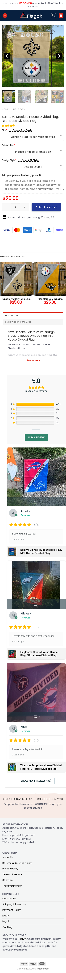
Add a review (36, 437)
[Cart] (61, 15)
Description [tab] (11, 315)
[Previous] (7, 56)
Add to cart (46, 207)
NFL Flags (19, 109)
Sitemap (7, 880)
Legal (5, 921)
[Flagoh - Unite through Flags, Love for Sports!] (31, 15)
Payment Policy (11, 910)
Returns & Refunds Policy (17, 863)
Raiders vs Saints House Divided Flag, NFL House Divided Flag (16, 299)
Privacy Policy (10, 868)
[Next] (59, 56)
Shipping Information (14, 904)
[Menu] (5, 15)
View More (32, 360)
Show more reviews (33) (36, 780)
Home (5, 109)
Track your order (12, 885)
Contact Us (9, 898)
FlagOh (22, 938)
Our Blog (7, 927)
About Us (7, 857)
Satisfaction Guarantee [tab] (18, 322)
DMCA (5, 915)
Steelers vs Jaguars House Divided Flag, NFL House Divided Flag (50, 299)
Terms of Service (12, 874)
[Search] (53, 15)
